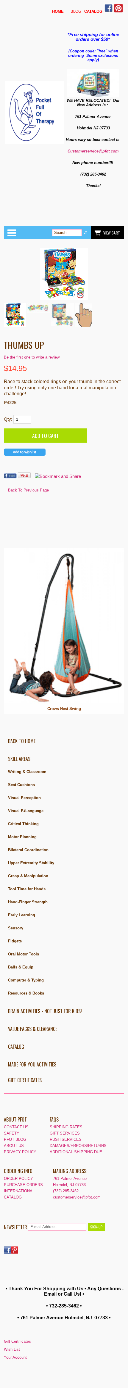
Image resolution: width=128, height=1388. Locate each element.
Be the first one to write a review (32, 357)
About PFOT (15, 1119)
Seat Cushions (21, 785)
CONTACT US (16, 1127)
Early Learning (21, 915)
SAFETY (11, 1133)
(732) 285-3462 (66, 1191)
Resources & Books (26, 993)
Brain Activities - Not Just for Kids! (45, 1011)
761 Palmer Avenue (70, 1178)
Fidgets (15, 941)
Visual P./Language (25, 811)
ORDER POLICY (18, 1178)
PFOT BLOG (15, 1139)
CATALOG (16, 1046)
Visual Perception (24, 798)
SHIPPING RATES (66, 1127)
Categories (11, 232)
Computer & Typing (26, 980)
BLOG (76, 11)
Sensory (15, 928)
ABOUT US (14, 1145)
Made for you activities (32, 1064)
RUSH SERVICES (66, 1139)
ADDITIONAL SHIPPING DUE (76, 1152)
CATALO (91, 11)
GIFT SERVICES (65, 1133)
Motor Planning (22, 837)
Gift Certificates (25, 1080)
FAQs (54, 1119)
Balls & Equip (20, 967)
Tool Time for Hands (27, 889)
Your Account (15, 1357)
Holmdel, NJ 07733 (69, 1185)
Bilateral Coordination (28, 850)
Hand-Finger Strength (28, 902)
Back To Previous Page (28, 490)
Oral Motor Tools (23, 954)
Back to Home (21, 741)
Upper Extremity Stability (31, 863)
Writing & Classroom (27, 771)
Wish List (12, 1349)
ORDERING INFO (18, 1171)
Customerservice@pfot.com (93, 151)
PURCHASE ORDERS (23, 1185)
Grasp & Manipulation (28, 876)
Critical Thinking (23, 824)
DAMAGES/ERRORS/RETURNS (78, 1145)
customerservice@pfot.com (77, 1197)
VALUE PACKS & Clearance (32, 1028)
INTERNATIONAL (19, 1191)
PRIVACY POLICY (20, 1152)
